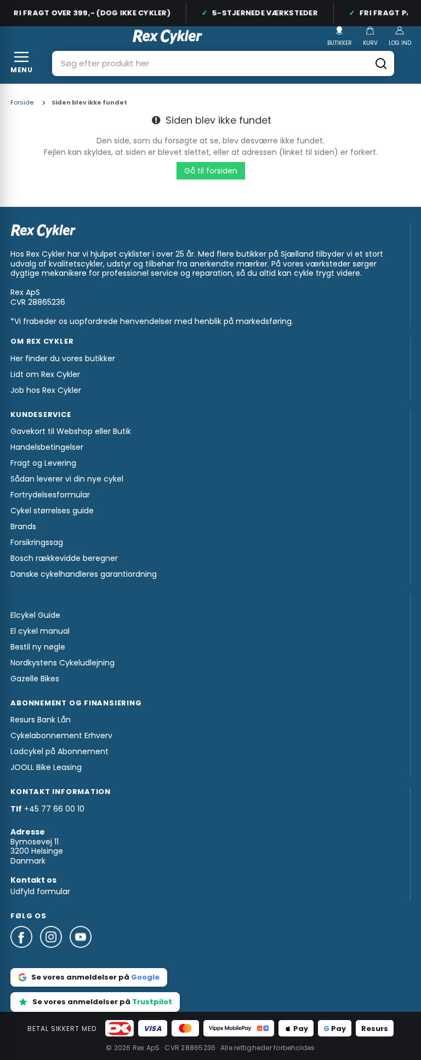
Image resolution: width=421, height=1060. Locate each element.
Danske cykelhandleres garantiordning (83, 574)
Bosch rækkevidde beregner (64, 558)
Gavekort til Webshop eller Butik (70, 431)
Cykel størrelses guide (52, 510)
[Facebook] (25, 952)
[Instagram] (55, 952)
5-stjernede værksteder (261, 13)
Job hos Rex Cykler (45, 390)
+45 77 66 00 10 (54, 808)
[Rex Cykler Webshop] (167, 36)
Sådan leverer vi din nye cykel (66, 478)
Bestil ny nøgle (37, 646)
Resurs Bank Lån (40, 719)
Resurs (374, 1028)
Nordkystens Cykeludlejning (62, 662)
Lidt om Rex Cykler (45, 374)
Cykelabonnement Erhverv (61, 735)
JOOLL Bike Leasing (46, 767)
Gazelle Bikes (34, 678)
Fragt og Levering (43, 462)
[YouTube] (81, 952)
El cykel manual (40, 630)
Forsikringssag (36, 542)
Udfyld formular (40, 891)
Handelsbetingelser (46, 447)
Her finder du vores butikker (62, 358)
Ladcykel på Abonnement (59, 751)
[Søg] (381, 63)
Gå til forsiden (210, 170)
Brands (23, 526)
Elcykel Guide (35, 615)
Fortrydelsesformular (50, 494)
